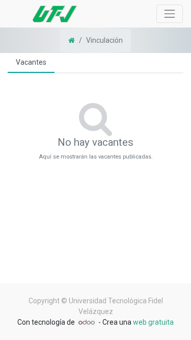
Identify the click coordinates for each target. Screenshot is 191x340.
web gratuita (153, 322)
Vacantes (31, 62)
